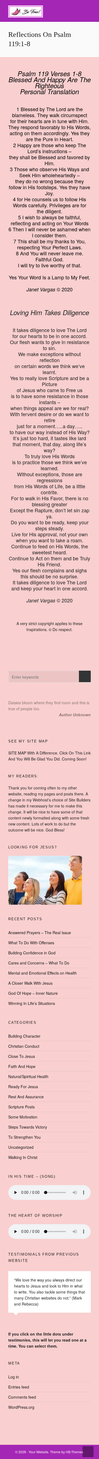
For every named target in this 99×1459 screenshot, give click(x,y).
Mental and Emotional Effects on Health (42, 973)
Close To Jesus (21, 1056)
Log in (13, 1377)
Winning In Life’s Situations (31, 1003)
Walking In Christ (22, 1157)
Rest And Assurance (26, 1096)
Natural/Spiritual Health (28, 1076)
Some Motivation (22, 1117)
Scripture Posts (21, 1106)
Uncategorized (21, 1147)
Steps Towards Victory (27, 1127)
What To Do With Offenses (31, 942)
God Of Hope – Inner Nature (33, 993)
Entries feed (18, 1387)
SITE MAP (17, 753)
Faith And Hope (21, 1066)
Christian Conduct (23, 1046)
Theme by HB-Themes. (67, 1451)
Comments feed (22, 1397)
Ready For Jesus (23, 1086)
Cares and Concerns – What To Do (38, 963)
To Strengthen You (24, 1137)
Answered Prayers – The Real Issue (39, 932)
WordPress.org (21, 1407)
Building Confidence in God (32, 952)
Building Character (24, 1036)
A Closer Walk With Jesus (30, 983)
